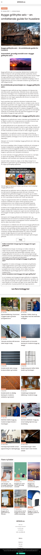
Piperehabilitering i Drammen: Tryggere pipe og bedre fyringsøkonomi (10, 316)
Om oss (20, 544)
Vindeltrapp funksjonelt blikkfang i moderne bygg (29, 394)
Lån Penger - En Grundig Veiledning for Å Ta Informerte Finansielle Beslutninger (7, 485)
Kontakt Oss (20, 548)
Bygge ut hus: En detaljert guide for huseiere (33, 512)
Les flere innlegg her (20, 289)
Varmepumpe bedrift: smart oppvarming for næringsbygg (10, 448)
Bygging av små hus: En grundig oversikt (19, 485)
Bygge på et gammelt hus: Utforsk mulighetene (5, 512)
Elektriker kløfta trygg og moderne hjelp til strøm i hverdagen (8, 422)
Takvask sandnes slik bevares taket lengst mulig (10, 342)
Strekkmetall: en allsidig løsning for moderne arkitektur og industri (8, 395)
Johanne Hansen (16, 11)
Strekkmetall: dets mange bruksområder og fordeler (9, 369)
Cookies (20, 546)
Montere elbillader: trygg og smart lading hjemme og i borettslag (29, 422)
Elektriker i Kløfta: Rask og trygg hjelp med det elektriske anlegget (30, 316)
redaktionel (4, 8)
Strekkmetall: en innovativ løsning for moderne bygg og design (30, 343)
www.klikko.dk (22, 532)
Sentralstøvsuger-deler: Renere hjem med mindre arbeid (29, 449)
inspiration (3, 310)
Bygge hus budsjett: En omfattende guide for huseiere (33, 485)
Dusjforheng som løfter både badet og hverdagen (30, 369)
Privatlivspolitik (22, 553)
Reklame (20, 542)
